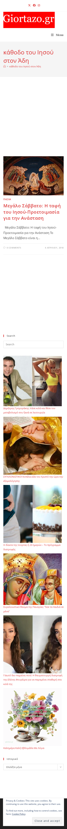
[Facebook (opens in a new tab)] (34, 5)
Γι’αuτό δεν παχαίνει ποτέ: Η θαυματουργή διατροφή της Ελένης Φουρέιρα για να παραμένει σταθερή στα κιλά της (32, 680)
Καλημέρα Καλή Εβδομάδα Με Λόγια (23, 748)
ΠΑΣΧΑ (7, 199)
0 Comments (14, 247)
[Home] (4, 66)
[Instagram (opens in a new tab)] (38, 5)
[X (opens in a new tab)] (29, 5)
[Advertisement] (33, 121)
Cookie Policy (18, 814)
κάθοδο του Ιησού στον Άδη (25, 66)
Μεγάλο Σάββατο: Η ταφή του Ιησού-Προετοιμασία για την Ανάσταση (32, 212)
